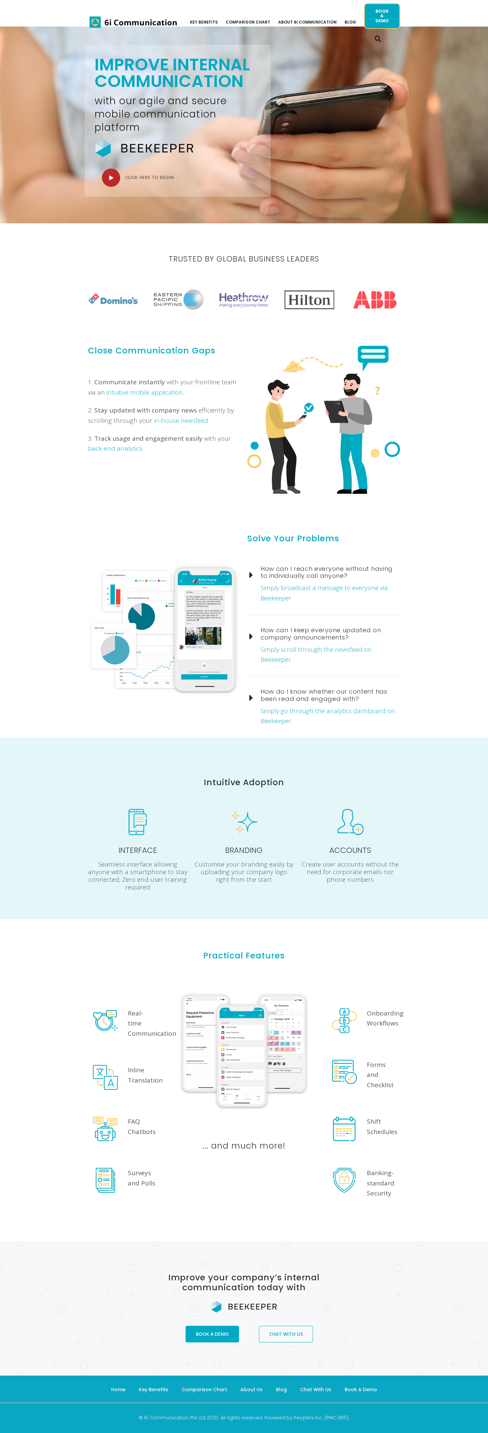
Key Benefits (153, 1389)
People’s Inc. (308, 1417)
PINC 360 (336, 1417)
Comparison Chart (204, 1389)
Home (118, 1389)
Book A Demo (361, 1389)
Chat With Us (315, 1389)
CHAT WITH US (286, 1334)
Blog (281, 1389)
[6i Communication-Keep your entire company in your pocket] (133, 22)
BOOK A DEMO (382, 16)
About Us (251, 1389)
